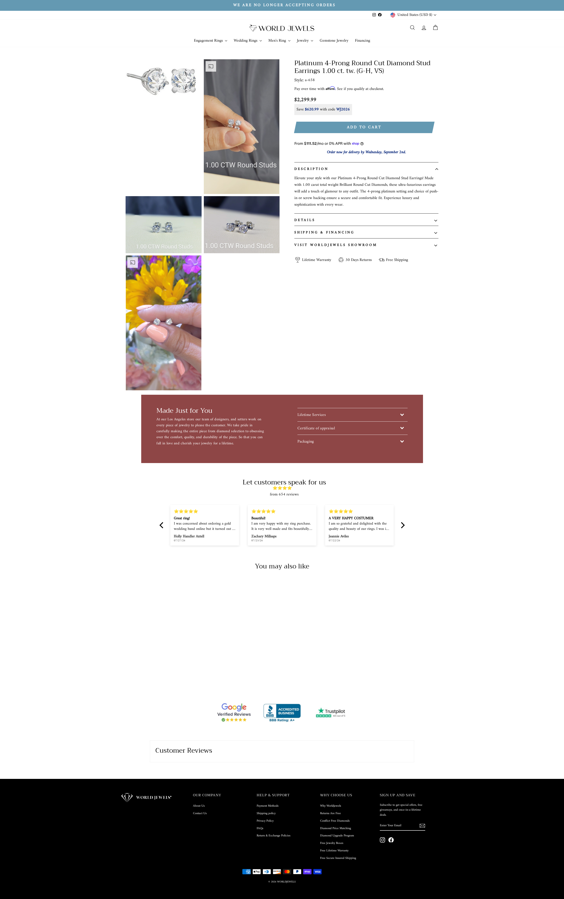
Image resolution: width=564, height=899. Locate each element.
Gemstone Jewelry (334, 40)
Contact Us (200, 813)
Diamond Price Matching (335, 828)
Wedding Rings (246, 40)
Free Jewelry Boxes (331, 843)
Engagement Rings (209, 40)
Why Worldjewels (330, 806)
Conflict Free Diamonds (335, 821)
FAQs (260, 828)
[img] (284, 488)
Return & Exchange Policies (273, 835)
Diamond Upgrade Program (337, 835)
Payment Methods (267, 806)
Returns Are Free (330, 813)
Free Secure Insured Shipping (338, 858)
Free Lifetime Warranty (334, 850)
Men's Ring (277, 40)
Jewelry (303, 40)
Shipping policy (266, 813)
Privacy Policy (265, 821)
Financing (362, 40)
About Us (199, 806)
